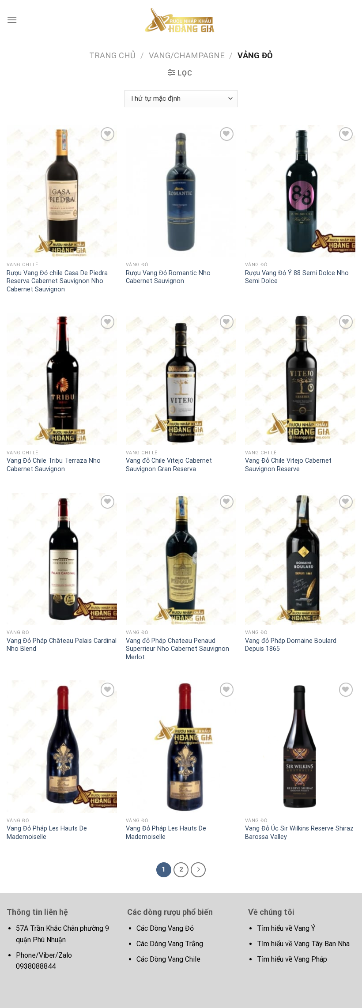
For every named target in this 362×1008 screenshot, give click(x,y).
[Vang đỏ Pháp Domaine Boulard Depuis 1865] (300, 559)
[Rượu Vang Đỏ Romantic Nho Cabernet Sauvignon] (181, 191)
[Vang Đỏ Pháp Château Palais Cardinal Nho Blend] (62, 559)
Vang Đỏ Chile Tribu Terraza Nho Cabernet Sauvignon (54, 465)
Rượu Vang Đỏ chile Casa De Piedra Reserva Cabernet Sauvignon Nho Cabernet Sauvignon (57, 281)
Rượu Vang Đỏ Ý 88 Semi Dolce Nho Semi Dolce (297, 277)
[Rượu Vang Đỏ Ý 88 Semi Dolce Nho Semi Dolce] (300, 191)
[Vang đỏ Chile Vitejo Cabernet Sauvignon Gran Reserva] (181, 379)
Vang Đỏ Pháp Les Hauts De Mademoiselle (47, 833)
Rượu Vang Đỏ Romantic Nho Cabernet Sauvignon (168, 277)
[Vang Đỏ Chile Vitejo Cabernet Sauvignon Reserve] (300, 379)
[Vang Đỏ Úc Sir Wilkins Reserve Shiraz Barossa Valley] (300, 746)
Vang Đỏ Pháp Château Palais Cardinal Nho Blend (62, 645)
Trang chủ (112, 55)
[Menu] (12, 19)
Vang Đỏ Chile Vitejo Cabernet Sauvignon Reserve (288, 465)
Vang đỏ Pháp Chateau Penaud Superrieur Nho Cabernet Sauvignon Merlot (177, 649)
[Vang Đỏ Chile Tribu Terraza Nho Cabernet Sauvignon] (62, 379)
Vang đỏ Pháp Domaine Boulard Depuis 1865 (290, 645)
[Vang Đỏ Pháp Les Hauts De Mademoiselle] (62, 746)
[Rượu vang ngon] (181, 20)
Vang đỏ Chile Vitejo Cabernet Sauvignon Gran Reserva (169, 465)
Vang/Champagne (187, 55)
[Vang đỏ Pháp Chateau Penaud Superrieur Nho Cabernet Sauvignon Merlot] (181, 559)
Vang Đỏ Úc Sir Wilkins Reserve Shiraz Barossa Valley (299, 833)
